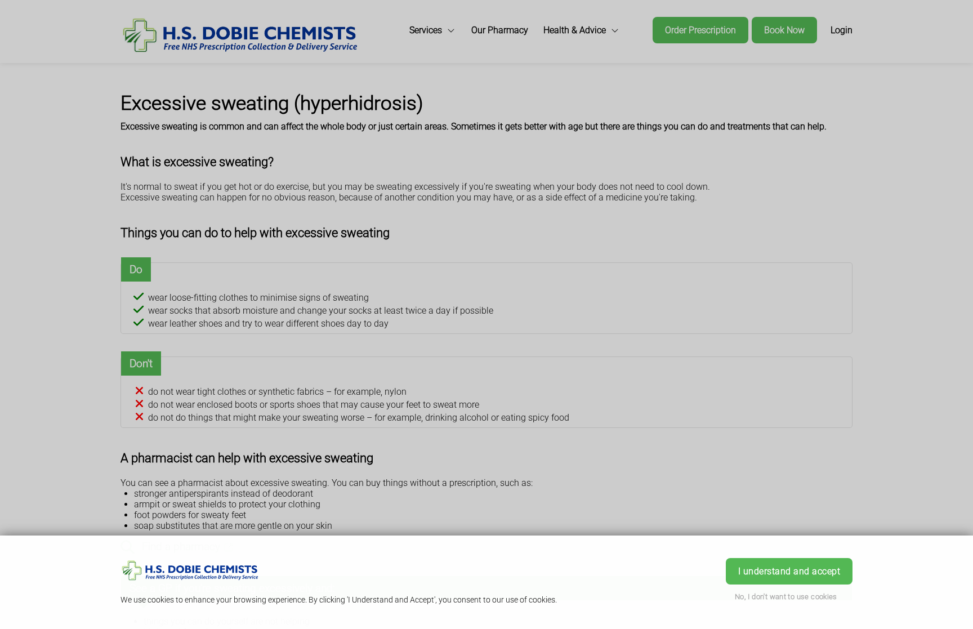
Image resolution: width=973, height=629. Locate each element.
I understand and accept (789, 571)
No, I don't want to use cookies (786, 596)
